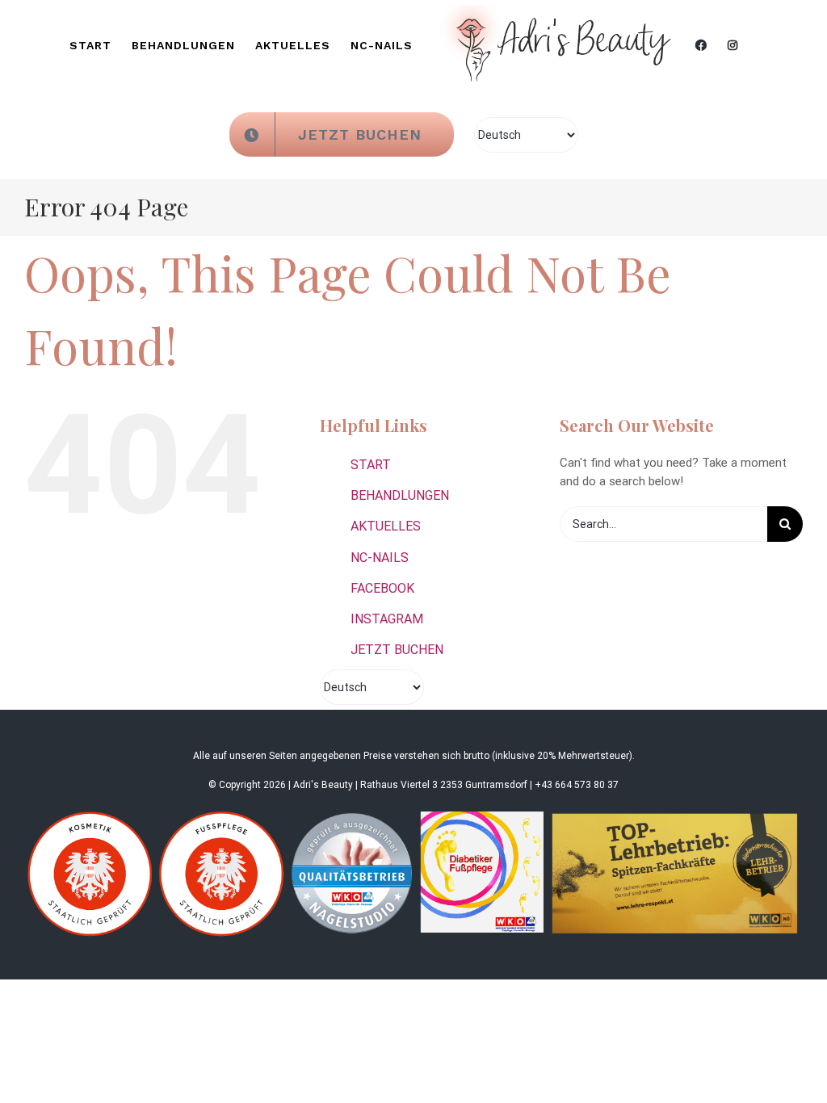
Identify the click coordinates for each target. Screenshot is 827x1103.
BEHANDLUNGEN (400, 495)
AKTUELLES (386, 526)
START (371, 464)
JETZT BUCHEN (397, 649)
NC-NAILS (380, 557)
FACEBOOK (382, 588)
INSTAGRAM (387, 619)
